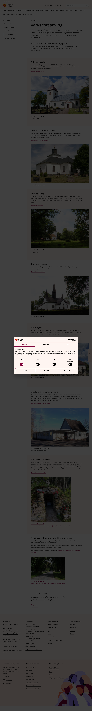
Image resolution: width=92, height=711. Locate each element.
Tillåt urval (46, 370)
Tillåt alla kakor (66, 370)
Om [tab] (67, 344)
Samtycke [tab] (24, 344)
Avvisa (25, 370)
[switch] (38, 364)
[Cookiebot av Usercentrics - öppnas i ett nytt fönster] (70, 340)
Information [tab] (46, 344)
